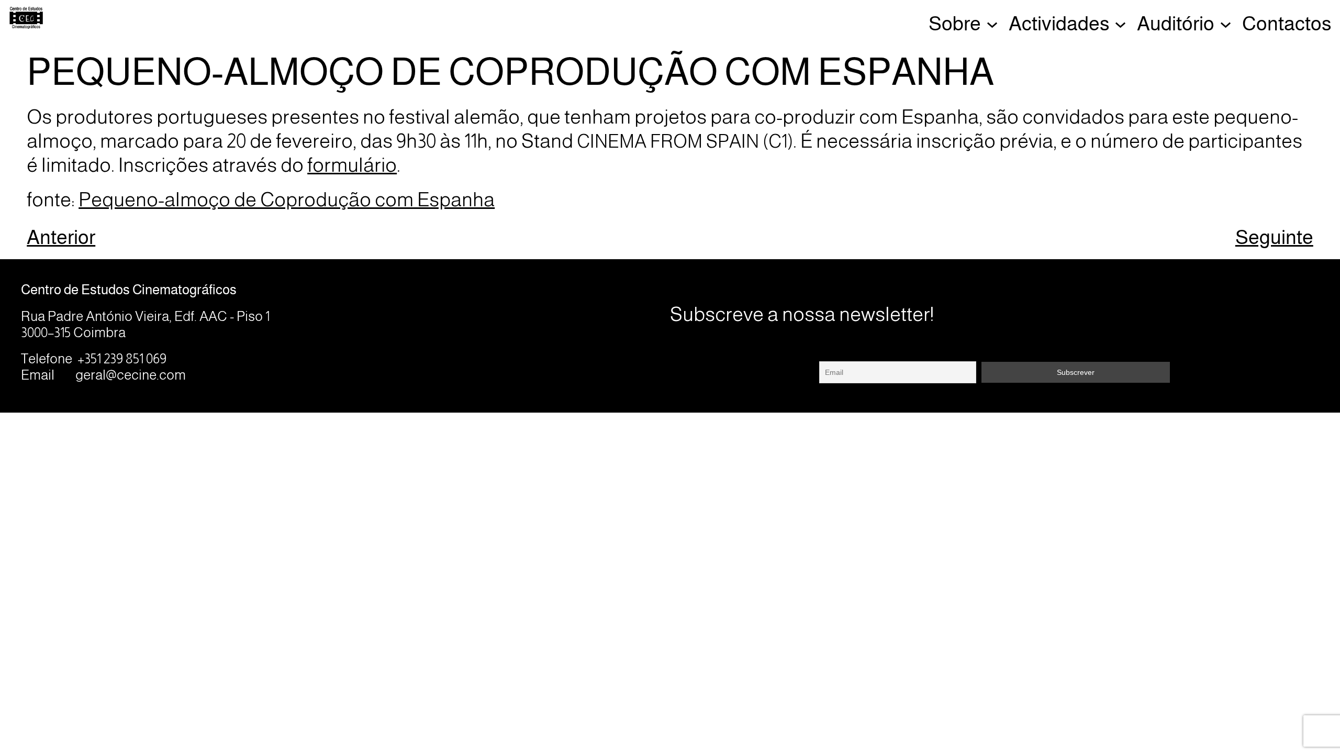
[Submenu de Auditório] (1226, 23)
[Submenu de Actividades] (1120, 23)
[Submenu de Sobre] (992, 23)
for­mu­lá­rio (352, 164)
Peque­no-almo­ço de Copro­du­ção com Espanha (287, 199)
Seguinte (1274, 237)
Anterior (61, 237)
